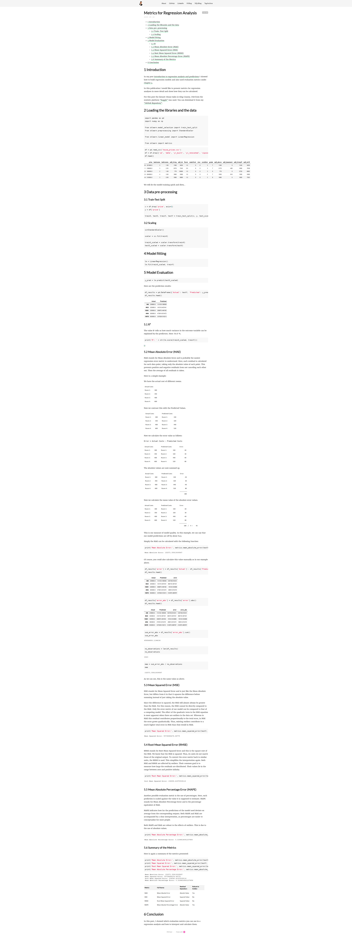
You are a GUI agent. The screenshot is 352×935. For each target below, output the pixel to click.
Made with (179, 932)
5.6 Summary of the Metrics (163, 59)
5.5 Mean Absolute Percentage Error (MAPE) (170, 56)
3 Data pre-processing (157, 28)
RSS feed (169, 932)
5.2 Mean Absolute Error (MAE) (164, 47)
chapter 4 (148, 83)
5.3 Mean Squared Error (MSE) (164, 50)
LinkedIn (181, 3)
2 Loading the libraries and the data (163, 25)
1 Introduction (154, 22)
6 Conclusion (153, 62)
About (164, 3)
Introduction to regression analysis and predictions (176, 77)
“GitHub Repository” (153, 103)
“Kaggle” (164, 100)
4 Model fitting (154, 37)
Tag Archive (208, 3)
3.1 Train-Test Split (159, 31)
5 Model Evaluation (156, 40)
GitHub (172, 3)
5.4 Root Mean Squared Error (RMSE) (167, 53)
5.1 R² (153, 44)
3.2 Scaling (156, 34)
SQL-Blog (198, 3)
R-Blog (189, 3)
